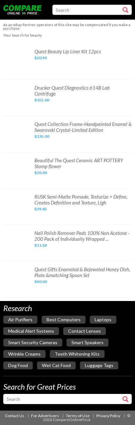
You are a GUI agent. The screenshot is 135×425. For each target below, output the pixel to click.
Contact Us (14, 415)
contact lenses (84, 331)
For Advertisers (45, 415)
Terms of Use (77, 415)
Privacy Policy (108, 415)
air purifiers (20, 319)
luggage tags (99, 365)
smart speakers (87, 342)
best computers (64, 319)
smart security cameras (32, 342)
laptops (103, 319)
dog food (18, 365)
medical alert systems (31, 331)
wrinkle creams (24, 354)
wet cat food (56, 365)
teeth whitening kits (77, 354)
